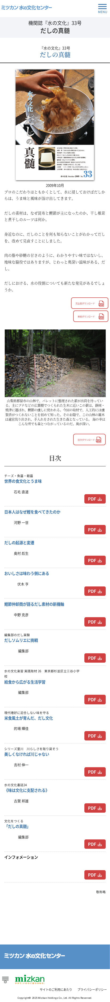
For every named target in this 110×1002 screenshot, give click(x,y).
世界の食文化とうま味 (23, 481)
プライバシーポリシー (92, 989)
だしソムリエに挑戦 (21, 640)
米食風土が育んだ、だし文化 (28, 718)
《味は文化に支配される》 (26, 790)
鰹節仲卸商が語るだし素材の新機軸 (34, 604)
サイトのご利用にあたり (56, 989)
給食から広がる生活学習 (24, 682)
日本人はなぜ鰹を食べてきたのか (32, 512)
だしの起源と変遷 (19, 542)
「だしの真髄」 (17, 826)
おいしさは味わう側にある (26, 573)
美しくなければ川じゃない (26, 754)
